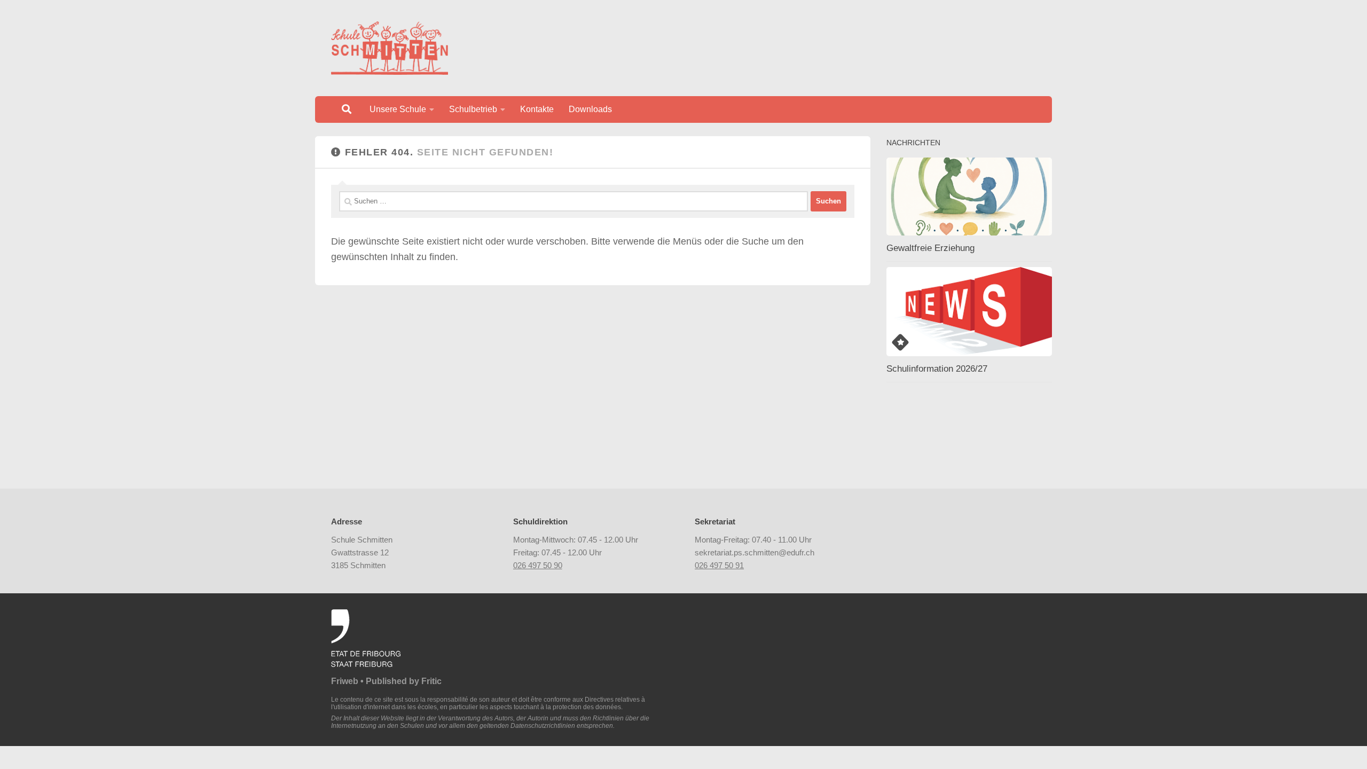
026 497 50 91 (719, 565)
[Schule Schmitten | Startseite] (389, 48)
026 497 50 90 (537, 565)
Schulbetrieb (473, 109)
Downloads (590, 109)
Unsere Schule (398, 109)
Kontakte (537, 109)
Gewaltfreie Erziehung (930, 248)
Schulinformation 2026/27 (936, 369)
